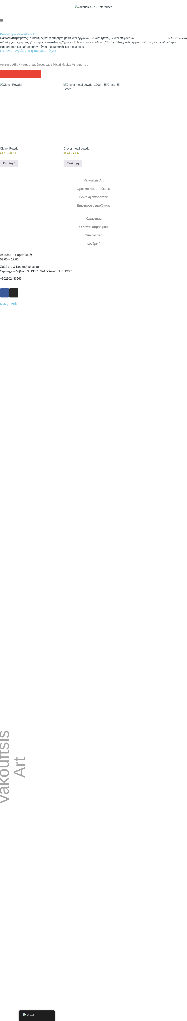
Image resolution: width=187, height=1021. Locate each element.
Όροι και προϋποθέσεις (93, 189)
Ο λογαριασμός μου (93, 227)
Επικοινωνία (93, 235)
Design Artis (9, 303)
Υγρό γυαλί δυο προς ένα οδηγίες (83, 42)
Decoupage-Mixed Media (53, 64)
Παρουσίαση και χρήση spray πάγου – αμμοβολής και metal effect (42, 46)
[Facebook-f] (4, 292)
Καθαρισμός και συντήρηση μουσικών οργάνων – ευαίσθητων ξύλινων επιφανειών (81, 38)
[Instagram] (13, 292)
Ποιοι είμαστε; (141, 805)
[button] (4, 74)
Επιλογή (9, 163)
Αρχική (141, 797)
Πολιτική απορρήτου (93, 197)
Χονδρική (93, 243)
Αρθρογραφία (141, 814)
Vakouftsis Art (94, 180)
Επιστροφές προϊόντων (93, 205)
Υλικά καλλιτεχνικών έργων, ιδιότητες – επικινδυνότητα (140, 42)
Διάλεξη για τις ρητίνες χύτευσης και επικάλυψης (31, 42)
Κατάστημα (27, 64)
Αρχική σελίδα (9, 64)
